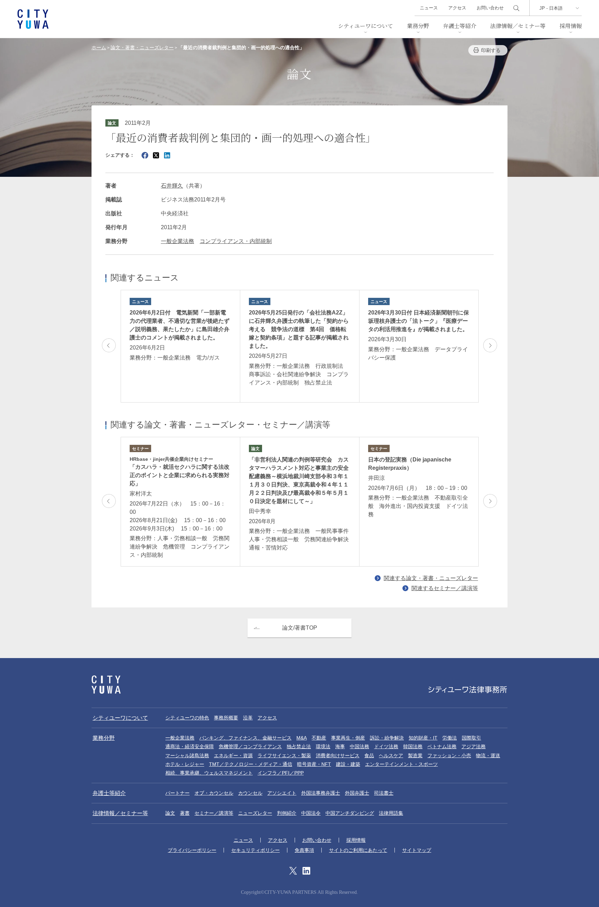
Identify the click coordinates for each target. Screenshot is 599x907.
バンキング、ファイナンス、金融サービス (245, 738)
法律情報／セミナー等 (518, 26)
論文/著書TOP (299, 628)
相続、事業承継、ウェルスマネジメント (209, 773)
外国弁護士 (357, 793)
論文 (170, 813)
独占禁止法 (299, 746)
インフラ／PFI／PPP (281, 773)
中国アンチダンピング (349, 813)
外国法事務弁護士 (320, 793)
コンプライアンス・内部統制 (236, 241)
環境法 (323, 746)
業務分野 (418, 26)
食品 (369, 755)
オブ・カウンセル (213, 793)
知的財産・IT (423, 738)
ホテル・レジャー (184, 764)
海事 (340, 746)
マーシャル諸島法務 (187, 755)
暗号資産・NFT (314, 764)
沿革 (248, 717)
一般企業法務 (177, 241)
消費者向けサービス (337, 755)
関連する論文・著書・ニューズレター (431, 578)
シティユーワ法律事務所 (106, 684)
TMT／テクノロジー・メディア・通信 (250, 764)
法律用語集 (391, 813)
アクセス (457, 7)
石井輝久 (172, 186)
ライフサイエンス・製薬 (284, 755)
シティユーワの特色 (187, 717)
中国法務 (359, 746)
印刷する (491, 50)
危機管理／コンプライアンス (250, 746)
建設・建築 (348, 764)
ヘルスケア (391, 755)
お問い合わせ (490, 7)
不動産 (319, 738)
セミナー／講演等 (213, 813)
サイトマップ (416, 850)
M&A (301, 738)
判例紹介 (286, 813)
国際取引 (471, 738)
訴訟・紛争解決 (387, 738)
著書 (185, 813)
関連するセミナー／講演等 (444, 588)
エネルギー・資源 (233, 755)
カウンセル (250, 793)
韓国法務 (413, 746)
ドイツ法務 (386, 746)
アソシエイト (281, 793)
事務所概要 (226, 717)
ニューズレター (255, 813)
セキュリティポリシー (255, 850)
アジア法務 (473, 746)
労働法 (449, 738)
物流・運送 (488, 755)
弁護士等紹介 (459, 26)
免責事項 (304, 850)
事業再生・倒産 (348, 738)
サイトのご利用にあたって (358, 850)
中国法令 (311, 813)
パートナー (177, 793)
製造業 (415, 755)
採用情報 (570, 26)
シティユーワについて (365, 26)
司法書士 (383, 793)
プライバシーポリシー (192, 850)
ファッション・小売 (449, 755)
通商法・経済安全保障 (189, 746)
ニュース (429, 7)
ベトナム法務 (442, 746)
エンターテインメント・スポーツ (401, 764)
